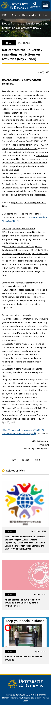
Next (37, 459)
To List (25, 459)
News (14, 15)
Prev (13, 459)
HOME (4, 15)
